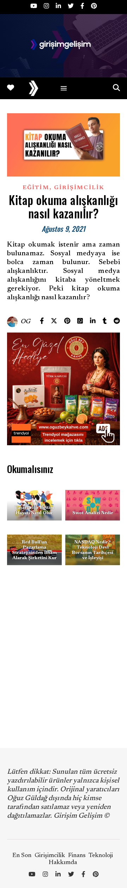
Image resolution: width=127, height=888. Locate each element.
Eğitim (36, 188)
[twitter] (71, 7)
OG (25, 322)
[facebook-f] (83, 7)
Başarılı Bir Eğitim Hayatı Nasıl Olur (34, 510)
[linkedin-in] (59, 7)
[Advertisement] (63, 656)
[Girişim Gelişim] (63, 45)
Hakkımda (63, 863)
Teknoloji (101, 856)
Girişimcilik (79, 188)
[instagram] (47, 7)
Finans (76, 856)
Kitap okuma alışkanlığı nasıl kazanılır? (63, 206)
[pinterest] (94, 7)
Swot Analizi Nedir (92, 513)
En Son (21, 856)
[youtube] (34, 7)
